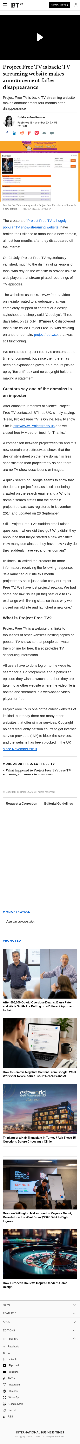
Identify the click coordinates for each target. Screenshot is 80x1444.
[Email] (44, 133)
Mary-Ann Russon (33, 117)
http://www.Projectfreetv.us (34, 426)
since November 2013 (20, 749)
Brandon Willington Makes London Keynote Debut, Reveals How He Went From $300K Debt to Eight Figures (37, 1217)
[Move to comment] (51, 133)
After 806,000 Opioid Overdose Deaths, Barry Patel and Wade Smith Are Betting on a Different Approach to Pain (38, 1006)
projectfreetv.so (46, 335)
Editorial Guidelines (58, 803)
